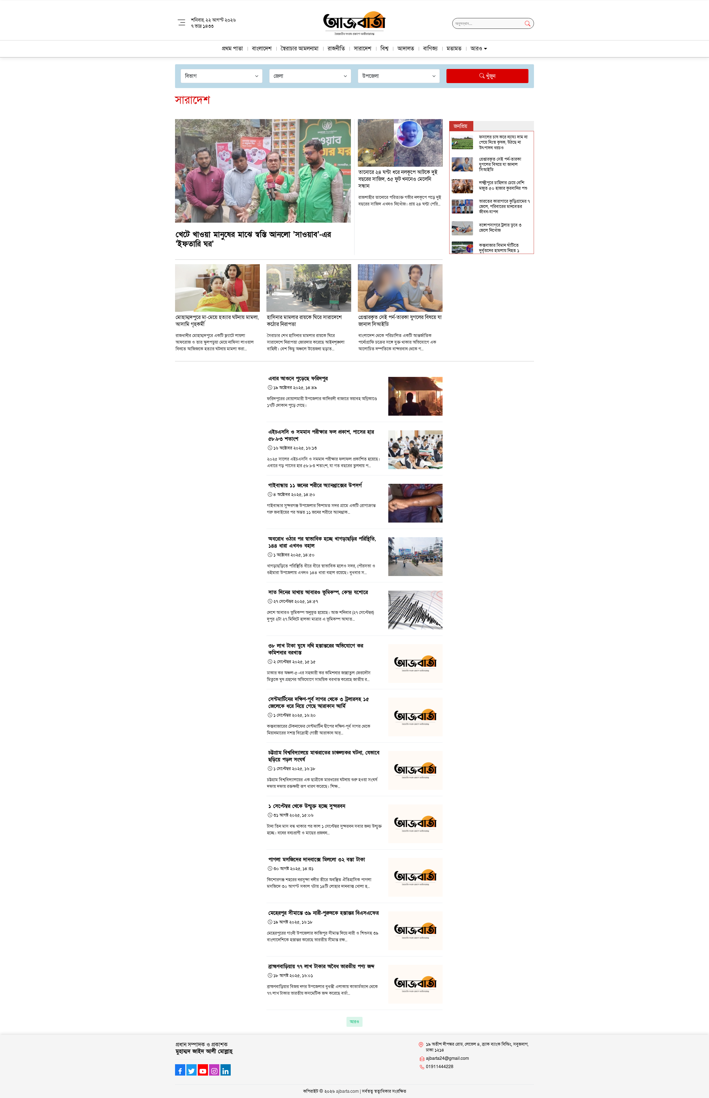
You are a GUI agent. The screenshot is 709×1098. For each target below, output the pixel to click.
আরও (354, 1022)
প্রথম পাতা (232, 48)
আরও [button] (476, 48)
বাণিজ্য (430, 48)
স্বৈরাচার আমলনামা (299, 48)
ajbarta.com (347, 1091)
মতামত (454, 48)
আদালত (405, 48)
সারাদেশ (362, 48)
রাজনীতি (336, 48)
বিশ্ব (384, 48)
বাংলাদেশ (262, 48)
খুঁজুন (490, 76)
